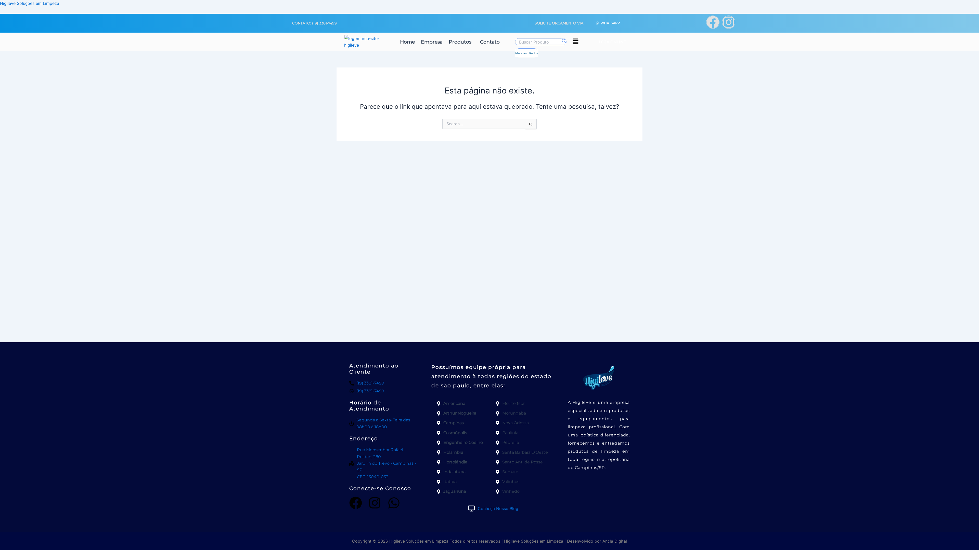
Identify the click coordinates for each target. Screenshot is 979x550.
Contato (490, 42)
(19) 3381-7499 (324, 23)
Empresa (432, 42)
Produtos (460, 42)
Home (407, 42)
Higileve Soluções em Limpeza (29, 3)
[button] (461, 42)
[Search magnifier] (563, 41)
